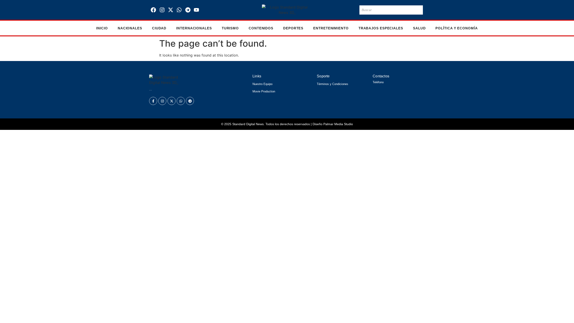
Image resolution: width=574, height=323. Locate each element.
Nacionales (130, 28)
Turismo (230, 28)
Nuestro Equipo (262, 84)
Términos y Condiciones (332, 84)
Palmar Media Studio (338, 124)
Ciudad (159, 28)
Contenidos (261, 28)
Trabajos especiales (381, 28)
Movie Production (263, 91)
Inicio (102, 28)
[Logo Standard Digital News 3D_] (287, 9)
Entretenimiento (331, 28)
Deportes (293, 28)
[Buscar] (418, 10)
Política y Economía (456, 28)
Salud (419, 28)
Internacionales (194, 28)
